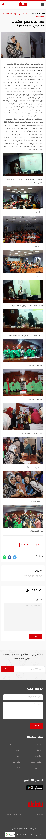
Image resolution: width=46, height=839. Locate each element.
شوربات (38, 745)
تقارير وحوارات (26, 545)
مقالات (33, 14)
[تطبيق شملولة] (23, 788)
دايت (19, 768)
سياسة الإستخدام (14, 815)
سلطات (38, 751)
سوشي (38, 768)
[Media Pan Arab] (10, 834)
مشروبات (16, 762)
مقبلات (38, 756)
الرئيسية (42, 14)
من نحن (39, 815)
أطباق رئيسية (35, 762)
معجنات (17, 751)
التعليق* (38, 600)
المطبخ (38, 545)
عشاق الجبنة (15, 745)
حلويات (18, 756)
